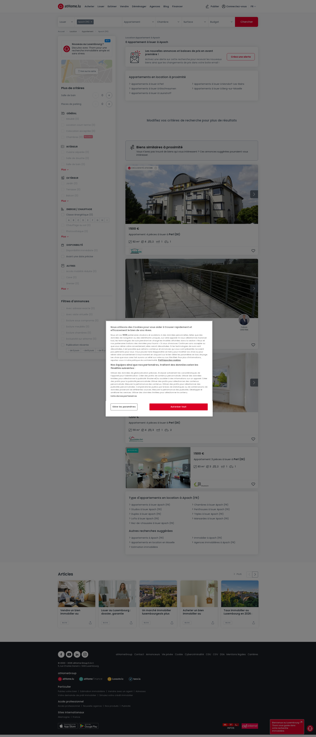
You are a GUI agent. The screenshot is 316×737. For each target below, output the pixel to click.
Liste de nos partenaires (124, 396)
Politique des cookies (169, 360)
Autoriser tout (178, 406)
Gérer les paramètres (124, 406)
